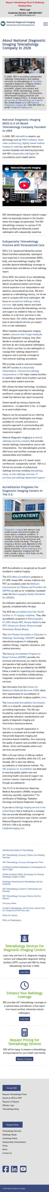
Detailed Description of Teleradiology (17, 850)
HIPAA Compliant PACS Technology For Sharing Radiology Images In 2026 (23, 875)
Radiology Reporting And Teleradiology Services (21, 25)
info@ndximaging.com (26, 15)
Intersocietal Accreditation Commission (26, 702)
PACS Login (25, 9)
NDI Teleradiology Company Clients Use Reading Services (23, 856)
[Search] (41, 24)
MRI (8, 622)
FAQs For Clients (9, 915)
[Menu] (45, 24)
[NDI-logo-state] (4, 24)
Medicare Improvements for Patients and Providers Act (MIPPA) (24, 587)
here (44, 697)
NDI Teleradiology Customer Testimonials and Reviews (22, 889)
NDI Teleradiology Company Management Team (23, 862)
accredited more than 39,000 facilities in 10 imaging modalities (23, 613)
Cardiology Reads (9, 1138)
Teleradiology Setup (10, 1109)
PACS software (29, 139)
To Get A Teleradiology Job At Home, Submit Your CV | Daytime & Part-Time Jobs (23, 909)
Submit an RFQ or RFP (12, 1098)
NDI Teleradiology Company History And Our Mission (21, 897)
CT (3, 622)
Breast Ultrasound (28, 625)
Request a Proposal (10, 1101)
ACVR (10, 788)
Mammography (35, 618)
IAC (8, 728)
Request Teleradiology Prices (14, 1094)
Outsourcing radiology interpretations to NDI (20, 372)
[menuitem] (25, 4)
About (4, 1149)
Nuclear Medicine (32, 622)
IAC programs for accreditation (17, 768)
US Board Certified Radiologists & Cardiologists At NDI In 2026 (23, 868)
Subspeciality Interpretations (14, 1142)
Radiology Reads (9, 1134)
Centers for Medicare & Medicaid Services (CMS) (20, 688)
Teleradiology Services (11, 1131)
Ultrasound (13, 625)
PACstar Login (8, 1105)
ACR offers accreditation (19, 576)
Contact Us (7, 1153)
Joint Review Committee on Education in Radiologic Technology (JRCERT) (24, 636)
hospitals (37, 81)
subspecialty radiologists (23, 153)
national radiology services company (22, 439)
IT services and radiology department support (23, 475)
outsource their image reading (24, 334)
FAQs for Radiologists (11, 920)
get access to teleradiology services (22, 100)
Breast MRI (17, 622)
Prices (5, 1145)
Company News (9, 903)
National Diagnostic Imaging (21, 22)
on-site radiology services (21, 474)
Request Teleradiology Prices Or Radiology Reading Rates (25, 4)
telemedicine (21, 136)
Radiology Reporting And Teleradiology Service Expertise (22, 882)
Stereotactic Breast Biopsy (15, 629)
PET (4, 625)
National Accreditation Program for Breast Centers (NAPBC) (21, 655)
